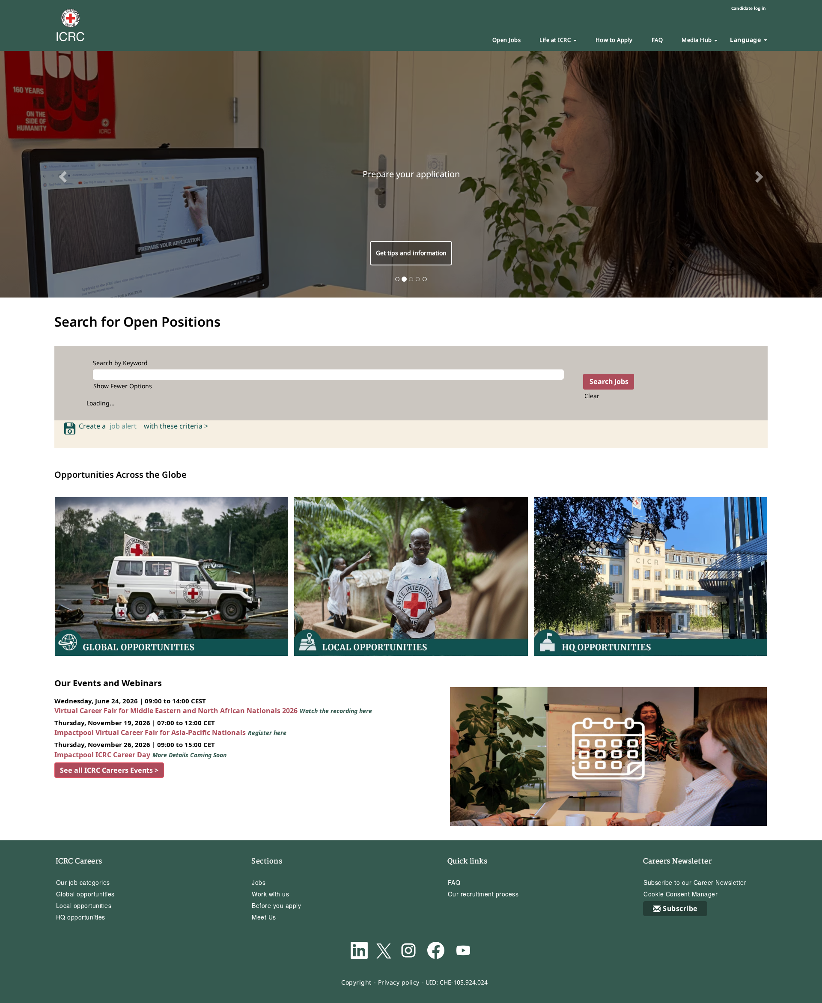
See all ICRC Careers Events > (109, 770)
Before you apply (276, 905)
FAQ (657, 40)
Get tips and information (411, 253)
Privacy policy (399, 982)
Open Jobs (506, 40)
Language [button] (746, 40)
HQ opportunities (80, 917)
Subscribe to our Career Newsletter (694, 882)
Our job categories (83, 882)
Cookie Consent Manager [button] (680, 893)
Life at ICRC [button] (555, 40)
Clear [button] (591, 396)
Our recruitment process (483, 893)
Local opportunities (84, 905)
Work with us (270, 893)
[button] (61, 174)
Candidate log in (748, 8)
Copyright (356, 982)
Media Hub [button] (697, 40)
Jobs (258, 882)
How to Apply (614, 40)
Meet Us (264, 917)
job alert (125, 426)
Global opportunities (85, 893)
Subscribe (680, 908)
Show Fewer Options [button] (122, 386)
